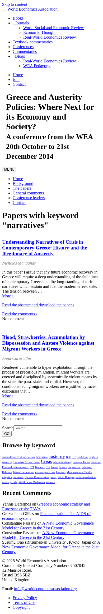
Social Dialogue (66, 477)
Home (18, 74)
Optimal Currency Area (37, 477)
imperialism (74, 467)
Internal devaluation (23, 472)
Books (18, 18)
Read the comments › (19, 314)
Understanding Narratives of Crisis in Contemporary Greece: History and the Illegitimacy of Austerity (44, 247)
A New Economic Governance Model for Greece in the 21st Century (48, 525)
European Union (81, 462)
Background (23, 183)
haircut (54, 467)
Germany (40, 467)
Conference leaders (29, 197)
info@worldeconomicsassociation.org (45, 588)
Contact (19, 84)
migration (7, 477)
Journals (21, 23)
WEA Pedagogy (36, 65)
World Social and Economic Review (53, 27)
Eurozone (96, 462)
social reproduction (86, 477)
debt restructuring (62, 462)
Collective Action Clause (26, 462)
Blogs (19, 56)
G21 (32, 467)
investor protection (45, 472)
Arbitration (42, 457)
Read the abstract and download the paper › (38, 305)
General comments (28, 193)
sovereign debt (9, 482)
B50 (68, 457)
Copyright (21, 607)
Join (16, 79)
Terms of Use (24, 602)
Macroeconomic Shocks (79, 472)
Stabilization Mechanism (31, 482)
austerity (57, 456)
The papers (22, 188)
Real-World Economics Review (49, 37)
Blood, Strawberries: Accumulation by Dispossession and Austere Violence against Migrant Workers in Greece (48, 343)
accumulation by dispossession (18, 457)
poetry (53, 477)
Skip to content (14, 4)
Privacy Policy (25, 597)
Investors (60, 472)
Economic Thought (39, 32)
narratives (18, 477)
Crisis (46, 461)
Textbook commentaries (33, 42)
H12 (48, 467)
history (63, 467)
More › (7, 296)
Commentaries (25, 51)
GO (7, 434)
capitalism (82, 457)
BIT (74, 457)
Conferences (23, 46)
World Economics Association (32, 9)
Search (7, 428)
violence (50, 482)
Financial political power (15, 467)
